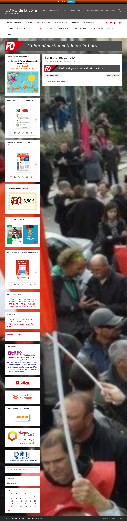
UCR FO (110, 28)
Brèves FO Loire (97, 28)
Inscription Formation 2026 (49, 10)
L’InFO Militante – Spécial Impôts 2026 (22, 306)
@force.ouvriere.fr (15, 334)
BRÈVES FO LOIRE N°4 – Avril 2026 (22, 304)
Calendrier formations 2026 (73, 10)
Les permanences (60, 22)
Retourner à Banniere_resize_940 (56, 81)
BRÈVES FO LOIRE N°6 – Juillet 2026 (22, 299)
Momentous (117, 518)
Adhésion (75, 22)
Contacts (32, 28)
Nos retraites (64, 28)
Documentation (43, 22)
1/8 (11, 284)
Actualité (29, 22)
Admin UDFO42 (70, 61)
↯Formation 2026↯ (14, 22)
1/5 (11, 133)
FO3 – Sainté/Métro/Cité (17, 321)
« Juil (8, 511)
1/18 (11, 177)
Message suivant (113, 75)
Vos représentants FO (16, 28)
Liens (9, 35)
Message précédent (52, 75)
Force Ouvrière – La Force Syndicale (22, 319)
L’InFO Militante (81, 28)
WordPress (106, 518)
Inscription (71, 1)
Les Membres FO (89, 22)
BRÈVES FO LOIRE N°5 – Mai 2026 (22, 302)
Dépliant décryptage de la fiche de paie (100, 10)
